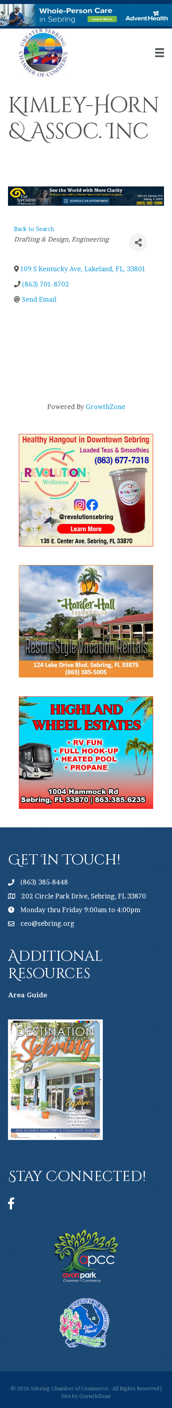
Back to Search (34, 229)
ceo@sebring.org (47, 923)
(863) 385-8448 (44, 882)
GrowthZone (105, 407)
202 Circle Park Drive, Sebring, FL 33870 (83, 896)
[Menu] (159, 52)
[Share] (138, 242)
